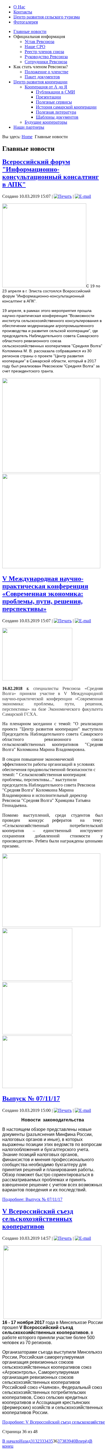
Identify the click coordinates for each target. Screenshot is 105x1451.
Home (27, 136)
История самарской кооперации (66, 107)
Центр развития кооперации (40, 81)
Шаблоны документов (57, 117)
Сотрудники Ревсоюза (46, 61)
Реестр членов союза (44, 51)
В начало (10, 1441)
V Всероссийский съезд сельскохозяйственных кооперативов (37, 1219)
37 (59, 1441)
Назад (25, 1441)
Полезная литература (56, 112)
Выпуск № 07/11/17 (31, 1098)
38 (64, 1441)
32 (37, 1441)
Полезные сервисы (54, 102)
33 (41, 1441)
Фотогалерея (25, 22)
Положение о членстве (46, 71)
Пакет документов (42, 76)
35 (50, 1441)
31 (33, 1441)
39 (68, 1441)
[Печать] (63, 196)
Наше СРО (35, 46)
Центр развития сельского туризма (46, 17)
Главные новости (29, 31)
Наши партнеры (28, 127)
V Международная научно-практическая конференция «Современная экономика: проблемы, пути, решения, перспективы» (45, 593)
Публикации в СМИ (55, 92)
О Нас (19, 6)
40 (73, 1441)
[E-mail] (83, 196)
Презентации (48, 97)
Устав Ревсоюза (39, 41)
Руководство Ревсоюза (46, 56)
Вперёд (82, 1441)
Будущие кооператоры (46, 122)
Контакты (22, 12)
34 (46, 1441)
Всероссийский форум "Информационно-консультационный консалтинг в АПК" (50, 173)
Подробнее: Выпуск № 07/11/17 (32, 1199)
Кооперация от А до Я (46, 86)
